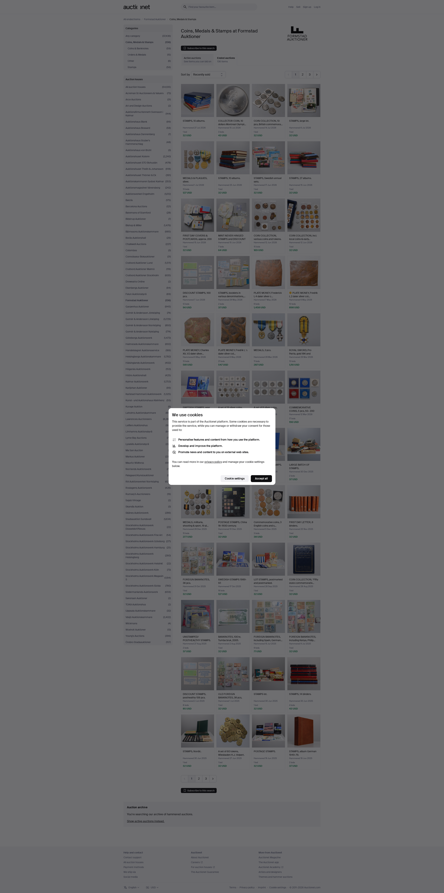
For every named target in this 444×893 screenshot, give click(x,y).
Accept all (261, 478)
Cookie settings (235, 478)
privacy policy (213, 462)
